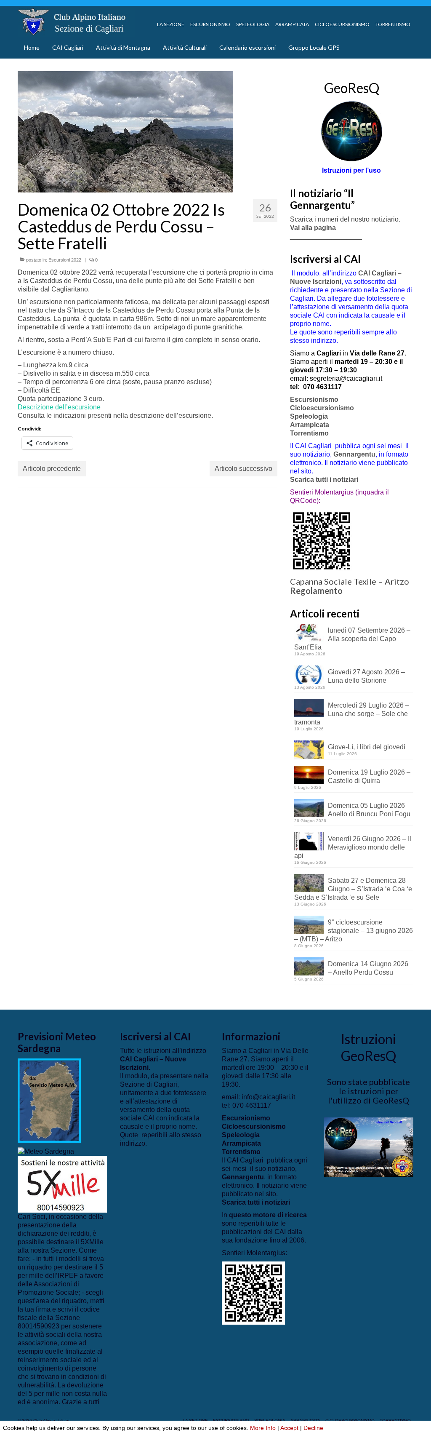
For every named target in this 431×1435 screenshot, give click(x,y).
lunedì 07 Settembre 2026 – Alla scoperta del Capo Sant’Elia (352, 639)
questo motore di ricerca (268, 1215)
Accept (289, 1427)
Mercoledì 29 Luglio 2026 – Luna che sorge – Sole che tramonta (351, 714)
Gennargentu (354, 454)
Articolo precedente (52, 468)
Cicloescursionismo (322, 408)
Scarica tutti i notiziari (325, 479)
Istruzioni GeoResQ (368, 1047)
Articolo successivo (243, 468)
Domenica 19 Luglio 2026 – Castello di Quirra (369, 776)
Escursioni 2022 (64, 259)
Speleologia (309, 416)
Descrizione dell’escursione (59, 407)
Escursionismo (314, 399)
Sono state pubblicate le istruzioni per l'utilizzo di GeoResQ (368, 1091)
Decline (313, 1427)
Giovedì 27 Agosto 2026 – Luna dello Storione (366, 676)
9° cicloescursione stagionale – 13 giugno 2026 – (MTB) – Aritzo (353, 931)
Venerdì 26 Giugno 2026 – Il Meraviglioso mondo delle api (352, 847)
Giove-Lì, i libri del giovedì (366, 747)
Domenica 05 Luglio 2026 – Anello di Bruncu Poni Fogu (369, 810)
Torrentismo (309, 433)
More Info (263, 1427)
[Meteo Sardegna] (46, 1150)
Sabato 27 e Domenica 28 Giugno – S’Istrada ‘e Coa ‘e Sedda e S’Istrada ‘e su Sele (353, 889)
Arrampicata (309, 424)
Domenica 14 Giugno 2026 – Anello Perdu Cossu (368, 968)
